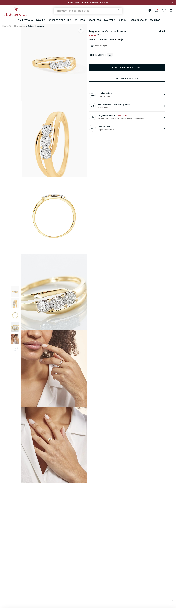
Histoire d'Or (6, 26)
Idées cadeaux (19, 26)
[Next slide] (15, 348)
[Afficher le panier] (169, 10)
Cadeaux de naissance (36, 26)
